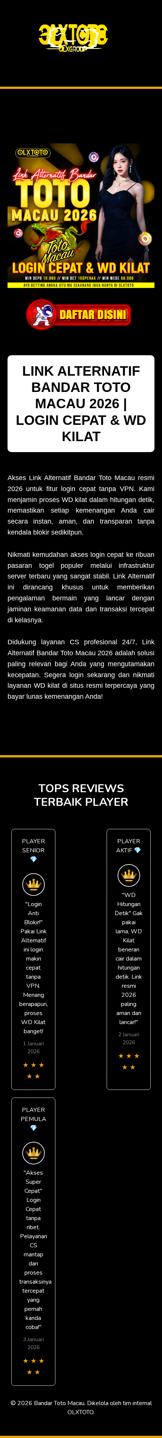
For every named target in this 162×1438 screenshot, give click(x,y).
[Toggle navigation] (8, 62)
